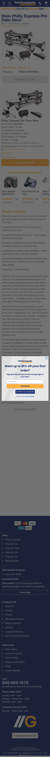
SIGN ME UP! (25, 386)
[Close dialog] (46, 358)
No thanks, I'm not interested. (25, 392)
